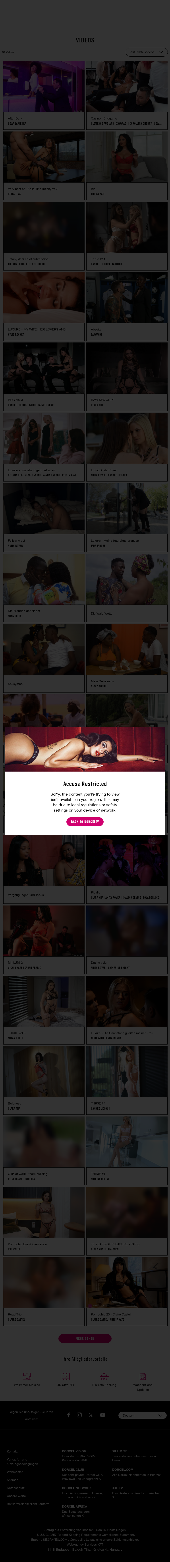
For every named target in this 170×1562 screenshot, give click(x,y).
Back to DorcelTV (85, 822)
